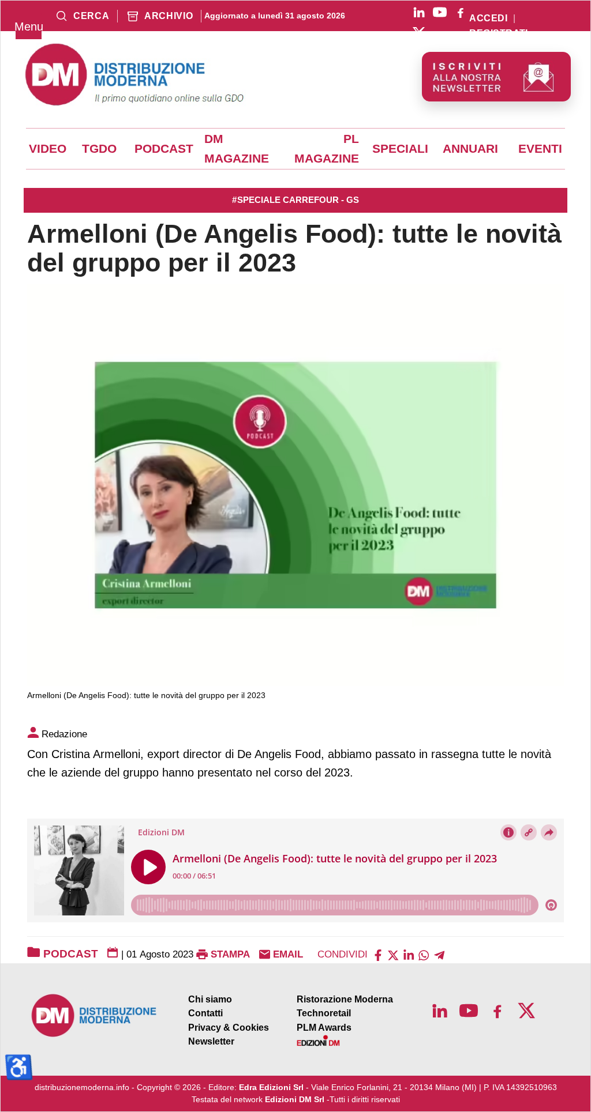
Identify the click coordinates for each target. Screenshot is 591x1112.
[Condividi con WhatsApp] (423, 954)
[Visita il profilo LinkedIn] (419, 12)
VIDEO (47, 149)
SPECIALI (400, 149)
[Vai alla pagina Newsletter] (496, 76)
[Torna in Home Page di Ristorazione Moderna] (94, 1015)
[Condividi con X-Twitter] (393, 954)
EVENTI (540, 149)
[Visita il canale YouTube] (440, 12)
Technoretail (324, 1013)
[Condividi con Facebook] (378, 954)
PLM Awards (324, 1027)
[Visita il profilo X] (419, 33)
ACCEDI (488, 18)
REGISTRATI (498, 33)
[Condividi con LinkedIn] (408, 954)
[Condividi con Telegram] (439, 954)
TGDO (99, 149)
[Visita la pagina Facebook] (460, 12)
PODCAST (163, 149)
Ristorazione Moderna (345, 999)
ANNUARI (470, 149)
